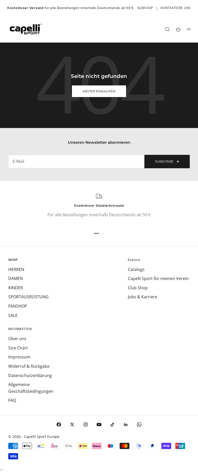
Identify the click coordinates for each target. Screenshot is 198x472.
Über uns (17, 338)
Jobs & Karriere (142, 297)
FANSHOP (17, 306)
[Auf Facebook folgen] (58, 424)
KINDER (15, 288)
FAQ (12, 400)
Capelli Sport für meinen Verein (158, 278)
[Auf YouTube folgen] (99, 424)
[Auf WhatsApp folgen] (139, 424)
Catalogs (136, 269)
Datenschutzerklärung (30, 375)
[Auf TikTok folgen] (112, 424)
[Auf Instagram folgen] (85, 424)
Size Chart (18, 348)
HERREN (16, 269)
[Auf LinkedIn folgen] (125, 424)
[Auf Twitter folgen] (72, 424)
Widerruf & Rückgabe (29, 366)
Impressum (19, 357)
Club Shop (138, 288)
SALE (13, 315)
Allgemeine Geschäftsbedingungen (30, 388)
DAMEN (15, 278)
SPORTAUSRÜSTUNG (28, 297)
